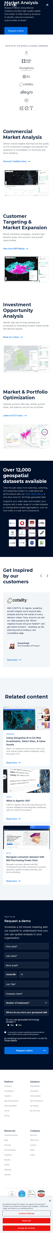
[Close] (50, 1201)
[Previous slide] (41, 576)
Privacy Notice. (10, 1040)
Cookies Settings (26, 1213)
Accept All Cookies (26, 1228)
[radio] (10, 1025)
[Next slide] (47, 576)
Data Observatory (34, 494)
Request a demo (16, 30)
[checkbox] (26, 1025)
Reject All (26, 1221)
